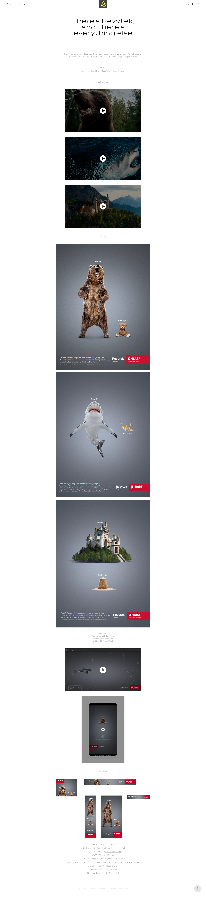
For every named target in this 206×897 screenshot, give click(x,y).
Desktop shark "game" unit (103, 638)
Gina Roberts (113, 851)
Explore (25, 4)
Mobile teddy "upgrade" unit (103, 641)
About (11, 4)
